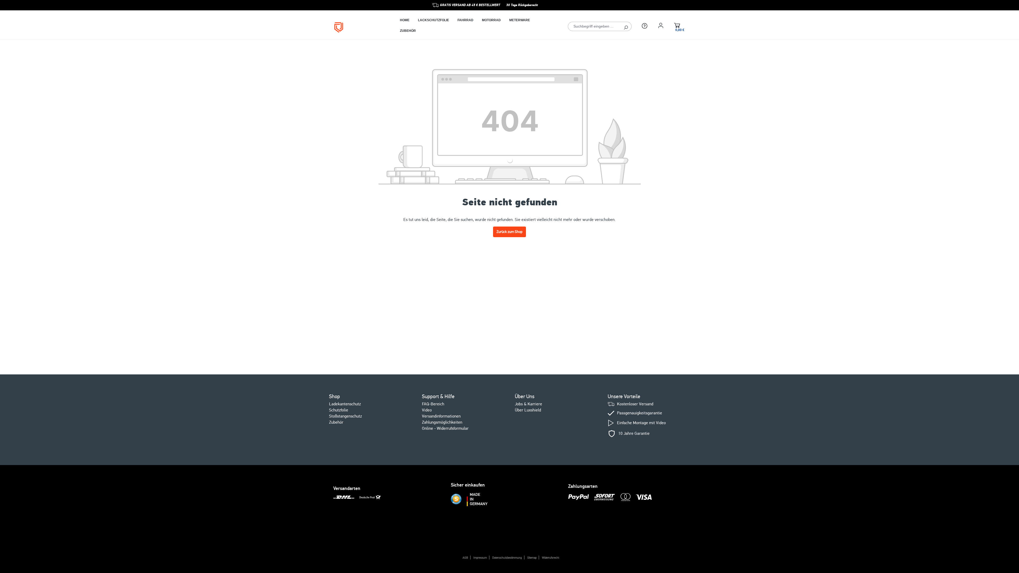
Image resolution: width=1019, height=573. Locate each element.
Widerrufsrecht (550, 557)
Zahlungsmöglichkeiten (442, 422)
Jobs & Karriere (528, 404)
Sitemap (532, 557)
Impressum (480, 557)
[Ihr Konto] (660, 25)
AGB (465, 557)
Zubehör (336, 422)
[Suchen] (626, 26)
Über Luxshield (528, 410)
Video (427, 410)
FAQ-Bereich (433, 404)
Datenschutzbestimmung (507, 557)
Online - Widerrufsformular (445, 428)
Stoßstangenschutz (345, 416)
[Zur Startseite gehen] (359, 27)
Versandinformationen (441, 416)
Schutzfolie (338, 410)
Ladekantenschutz (345, 404)
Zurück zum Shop (509, 231)
